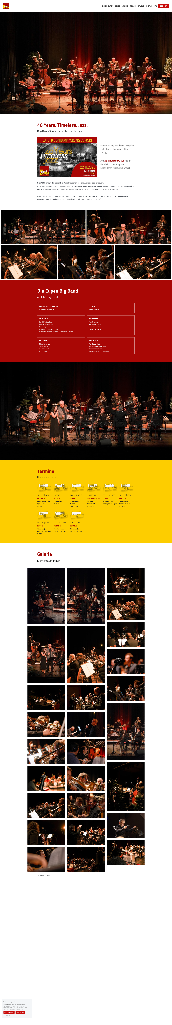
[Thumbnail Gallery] (46, 596)
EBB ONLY (163, 6)
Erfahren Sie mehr (20, 1009)
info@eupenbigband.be (49, 914)
